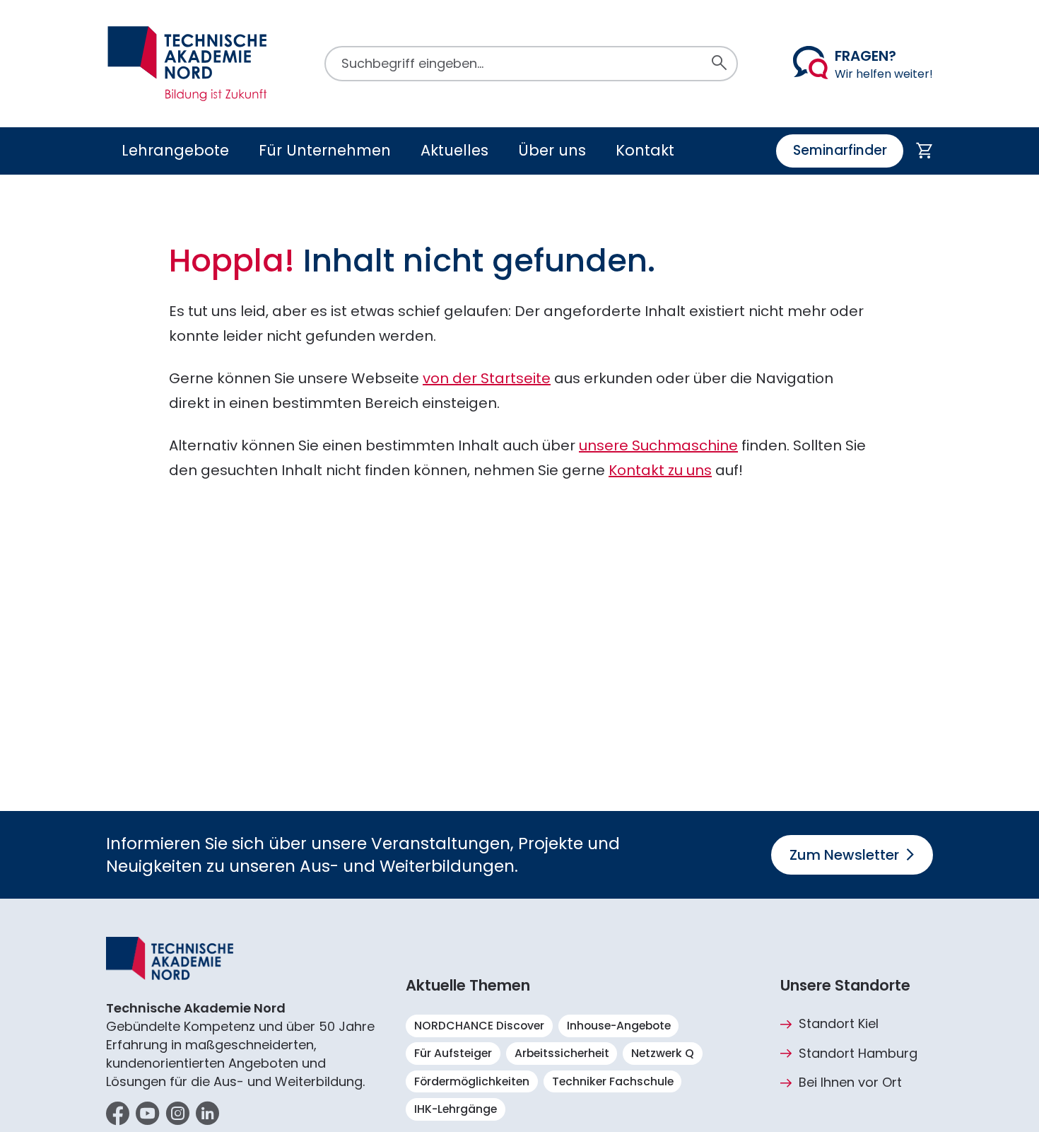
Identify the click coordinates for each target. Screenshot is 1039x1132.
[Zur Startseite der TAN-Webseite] (187, 64)
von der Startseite (487, 378)
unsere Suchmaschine (658, 445)
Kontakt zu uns (660, 470)
